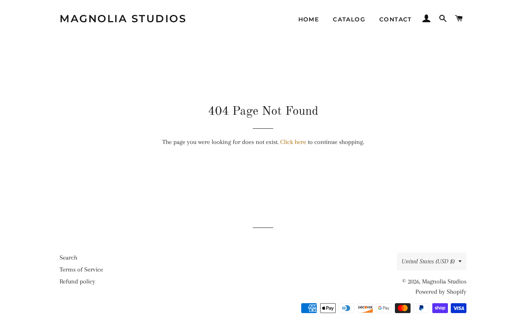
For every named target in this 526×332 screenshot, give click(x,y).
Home (308, 19)
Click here (293, 142)
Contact (395, 19)
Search (68, 257)
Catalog (349, 19)
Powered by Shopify (440, 291)
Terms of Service (81, 269)
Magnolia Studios (123, 18)
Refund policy (77, 281)
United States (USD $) (427, 261)
